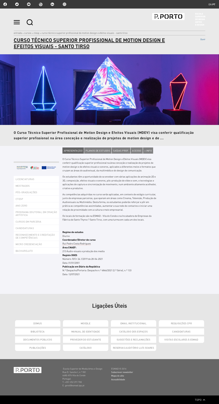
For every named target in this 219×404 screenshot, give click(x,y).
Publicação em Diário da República (81, 266)
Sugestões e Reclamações (133, 339)
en (210, 4)
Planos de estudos (98, 150)
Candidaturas (181, 331)
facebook (5, 4)
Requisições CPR (181, 323)
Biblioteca (37, 331)
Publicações (37, 347)
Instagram (64, 4)
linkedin (52, 4)
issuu (40, 4)
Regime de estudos (72, 231)
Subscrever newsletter (122, 372)
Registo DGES (69, 255)
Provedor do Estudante (85, 339)
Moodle (86, 323)
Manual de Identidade (85, 331)
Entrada (18, 32)
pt (213, 4)
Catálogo (86, 347)
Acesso (136, 150)
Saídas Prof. (121, 150)
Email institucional (133, 323)
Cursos (27, 32)
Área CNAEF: (69, 247)
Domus (37, 323)
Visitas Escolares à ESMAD (181, 339)
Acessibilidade (118, 379)
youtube (28, 4)
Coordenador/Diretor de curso (79, 239)
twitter (17, 4)
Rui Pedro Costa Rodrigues (76, 243)
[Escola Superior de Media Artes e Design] (178, 19)
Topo (198, 399)
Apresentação (73, 150)
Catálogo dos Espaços (133, 331)
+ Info (148, 150)
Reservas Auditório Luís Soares (133, 347)
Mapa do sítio (117, 375)
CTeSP (36, 32)
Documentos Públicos (37, 339)
